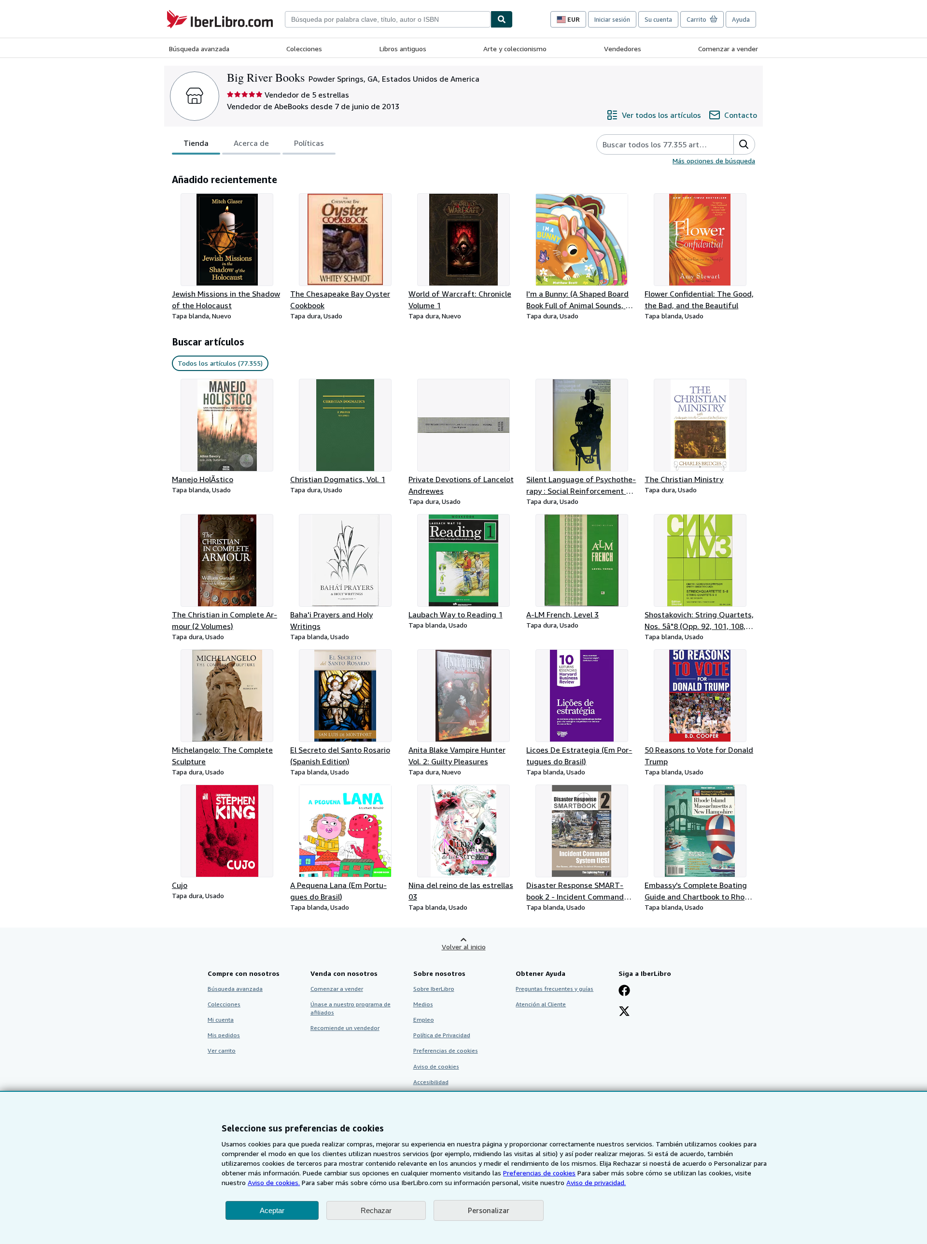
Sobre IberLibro (433, 988)
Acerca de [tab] (251, 143)
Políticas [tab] (309, 143)
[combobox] (388, 19)
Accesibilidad (431, 1082)
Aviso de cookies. (274, 1182)
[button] (744, 144)
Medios (423, 1004)
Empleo (423, 1019)
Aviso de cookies (436, 1066)
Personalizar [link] (488, 1210)
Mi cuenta (221, 1019)
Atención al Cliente (541, 1004)
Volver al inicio (464, 947)
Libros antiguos (402, 48)
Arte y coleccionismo (515, 48)
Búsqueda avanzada (199, 48)
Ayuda (741, 19)
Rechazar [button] (376, 1210)
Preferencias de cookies (539, 1173)
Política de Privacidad (441, 1035)
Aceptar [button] (272, 1210)
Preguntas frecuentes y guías (554, 988)
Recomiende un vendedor (344, 1027)
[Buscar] (501, 19)
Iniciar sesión (612, 19)
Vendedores (622, 48)
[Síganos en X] (624, 1012)
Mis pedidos (224, 1035)
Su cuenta (658, 19)
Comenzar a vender (728, 48)
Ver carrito (222, 1050)
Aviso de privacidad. (596, 1182)
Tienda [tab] (196, 143)
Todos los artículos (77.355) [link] (220, 363)
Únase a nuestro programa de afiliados (350, 1008)
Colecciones (304, 48)
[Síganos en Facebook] (624, 991)
